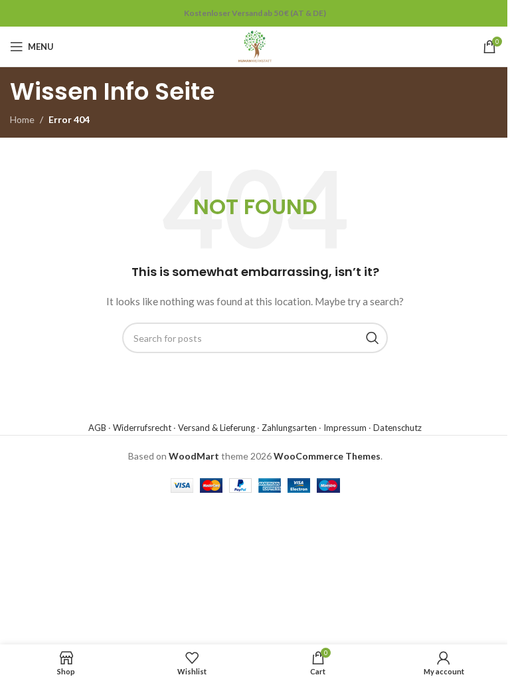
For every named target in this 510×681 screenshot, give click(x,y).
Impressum (345, 427)
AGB (97, 427)
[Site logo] (255, 45)
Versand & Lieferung (216, 427)
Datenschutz (397, 427)
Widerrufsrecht (142, 427)
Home (22, 119)
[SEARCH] (372, 338)
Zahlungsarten (289, 427)
